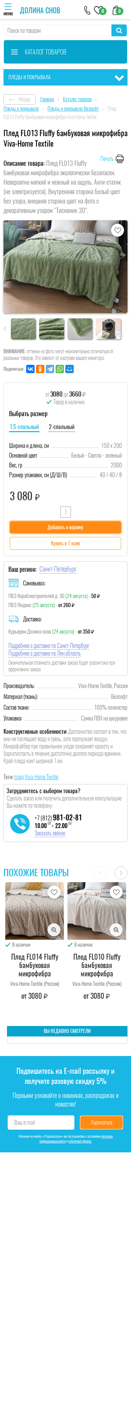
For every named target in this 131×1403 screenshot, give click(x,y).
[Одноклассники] (40, 369)
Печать (107, 158)
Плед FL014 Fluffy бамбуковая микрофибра (34, 965)
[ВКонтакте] (30, 369)
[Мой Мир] (69, 369)
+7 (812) (58, 818)
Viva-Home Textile (41, 777)
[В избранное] (117, 230)
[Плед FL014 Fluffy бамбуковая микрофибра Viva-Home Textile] (34, 911)
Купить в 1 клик (65, 543)
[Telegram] (50, 369)
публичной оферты (80, 1141)
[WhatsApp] (60, 369)
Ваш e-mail (24, 1122)
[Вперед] (121, 872)
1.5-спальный (24, 426)
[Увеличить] (54, 929)
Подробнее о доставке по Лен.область (44, 653)
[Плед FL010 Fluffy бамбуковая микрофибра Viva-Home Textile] (96, 911)
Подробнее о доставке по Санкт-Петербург (48, 645)
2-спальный (61, 426)
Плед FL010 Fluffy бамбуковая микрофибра (97, 965)
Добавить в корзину (65, 527)
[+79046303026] (87, 9)
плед (19, 777)
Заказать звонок (50, 833)
